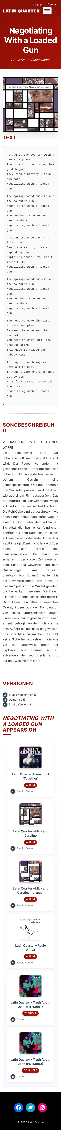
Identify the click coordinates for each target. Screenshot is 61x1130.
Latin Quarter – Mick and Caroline (30, 833)
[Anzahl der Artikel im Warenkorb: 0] (55, 10)
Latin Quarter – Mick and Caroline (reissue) (30, 890)
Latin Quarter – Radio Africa (30, 947)
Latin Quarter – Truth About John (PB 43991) (30, 1004)
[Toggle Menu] (47, 10)
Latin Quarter (36, 1122)
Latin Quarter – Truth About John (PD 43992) (30, 1062)
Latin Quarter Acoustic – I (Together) (30, 776)
